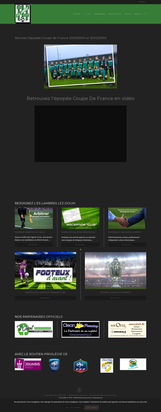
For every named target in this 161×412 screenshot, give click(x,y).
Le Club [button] (87, 14)
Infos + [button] (137, 14)
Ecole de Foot (114, 14)
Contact (142, 2)
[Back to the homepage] (23, 14)
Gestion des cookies (55, 395)
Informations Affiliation (102, 395)
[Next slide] (142, 329)
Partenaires (99, 14)
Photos (128, 14)
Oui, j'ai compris (73, 407)
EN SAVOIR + (45, 298)
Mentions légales (77, 395)
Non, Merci (92, 407)
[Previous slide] (19, 329)
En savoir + (34, 244)
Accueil (77, 14)
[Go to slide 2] (80, 249)
